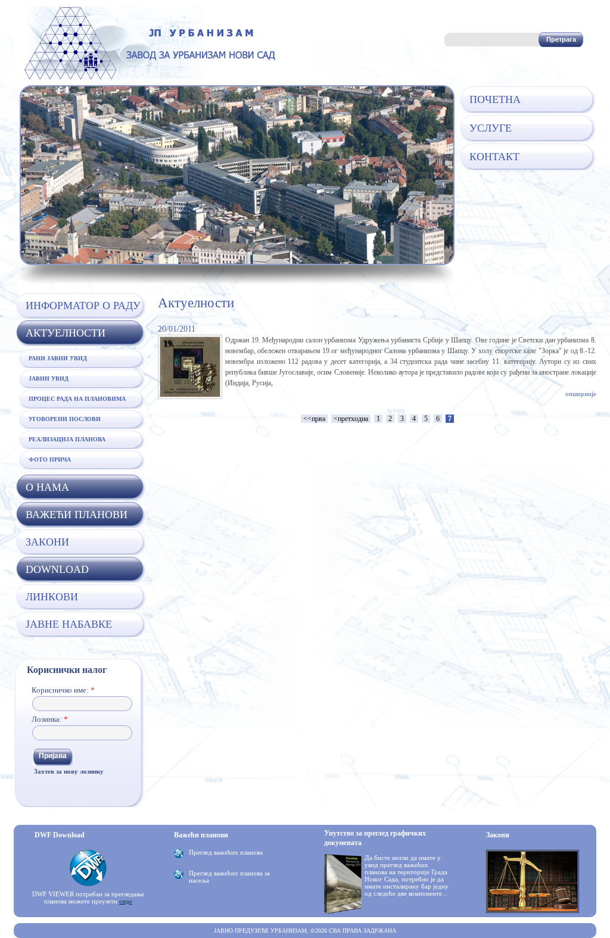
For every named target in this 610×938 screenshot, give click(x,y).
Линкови (52, 597)
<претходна (351, 419)
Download (57, 569)
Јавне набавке (69, 624)
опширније (580, 393)
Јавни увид (49, 378)
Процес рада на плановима (77, 398)
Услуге (490, 128)
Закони (47, 542)
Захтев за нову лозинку (69, 771)
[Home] (148, 76)
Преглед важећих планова (226, 852)
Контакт (494, 157)
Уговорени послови (65, 419)
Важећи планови (76, 515)
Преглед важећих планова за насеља (229, 877)
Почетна (495, 99)
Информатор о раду (83, 305)
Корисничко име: (63, 689)
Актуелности (65, 333)
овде (125, 901)
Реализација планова (67, 439)
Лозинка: (50, 719)
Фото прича (50, 459)
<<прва (314, 419)
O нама (47, 487)
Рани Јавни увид (58, 358)
